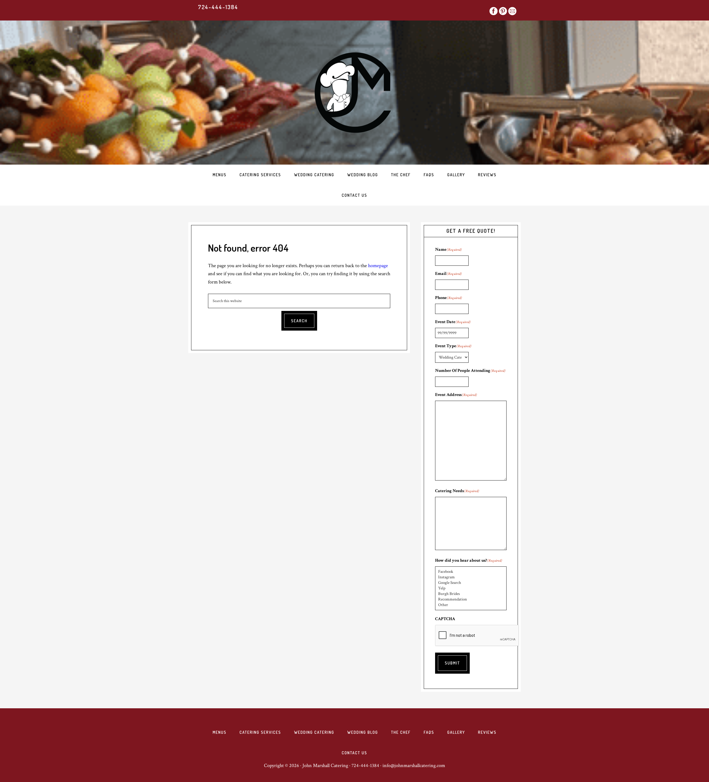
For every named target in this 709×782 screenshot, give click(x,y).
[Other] (471, 605)
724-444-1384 (218, 7)
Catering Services (260, 732)
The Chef (401, 732)
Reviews (487, 732)
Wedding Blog (362, 732)
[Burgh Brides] (471, 594)
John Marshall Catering (354, 92)
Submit (452, 663)
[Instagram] (471, 577)
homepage (378, 265)
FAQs (429, 732)
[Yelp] (471, 588)
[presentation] (477, 635)
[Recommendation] (471, 599)
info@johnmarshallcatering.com (413, 765)
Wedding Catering (314, 732)
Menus (220, 732)
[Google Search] (471, 583)
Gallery (456, 732)
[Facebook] (471, 571)
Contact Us (354, 752)
